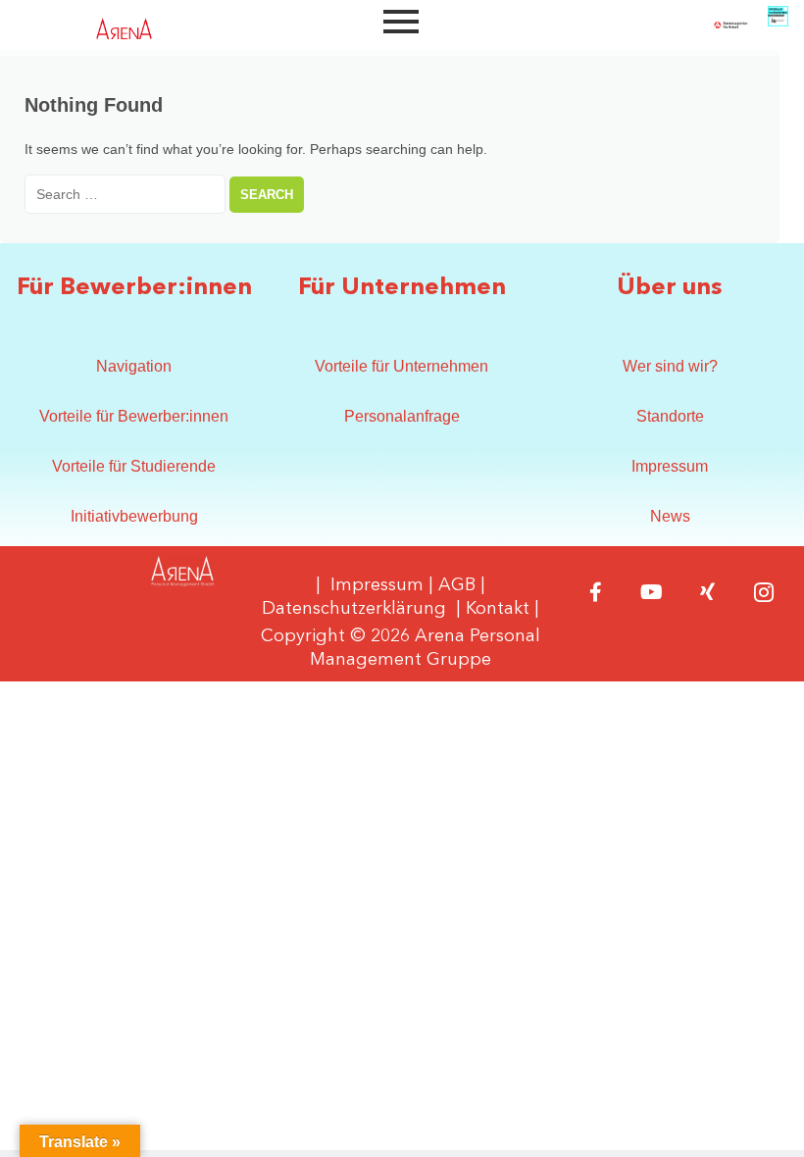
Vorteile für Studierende (134, 466)
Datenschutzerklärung (354, 609)
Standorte (670, 416)
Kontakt (497, 609)
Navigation (134, 366)
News (670, 516)
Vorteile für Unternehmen (401, 366)
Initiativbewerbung (134, 516)
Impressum (669, 466)
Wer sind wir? (670, 366)
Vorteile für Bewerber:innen (133, 416)
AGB (457, 585)
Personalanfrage (402, 416)
